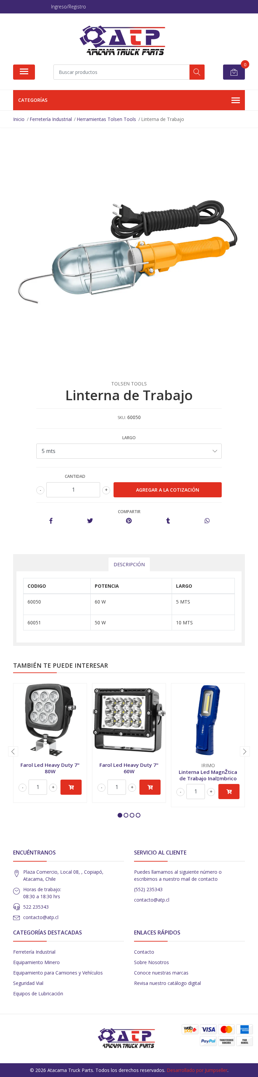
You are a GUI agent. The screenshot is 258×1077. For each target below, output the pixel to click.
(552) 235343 (148, 889)
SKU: (122, 417)
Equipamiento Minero (36, 962)
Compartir (129, 511)
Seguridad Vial (28, 983)
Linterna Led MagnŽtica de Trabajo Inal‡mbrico (208, 775)
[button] (120, 815)
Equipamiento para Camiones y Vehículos (58, 972)
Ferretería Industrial (34, 952)
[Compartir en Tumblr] (168, 521)
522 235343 (36, 907)
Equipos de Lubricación (38, 993)
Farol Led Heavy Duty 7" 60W (129, 767)
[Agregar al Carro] (71, 787)
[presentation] (13, 751)
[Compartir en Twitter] (90, 521)
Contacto (144, 952)
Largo (129, 438)
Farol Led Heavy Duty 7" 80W (50, 767)
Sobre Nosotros (151, 962)
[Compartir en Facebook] (50, 521)
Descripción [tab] (129, 564)
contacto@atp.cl (40, 917)
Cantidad (75, 476)
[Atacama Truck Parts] (126, 41)
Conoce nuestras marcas (161, 972)
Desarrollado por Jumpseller (197, 1070)
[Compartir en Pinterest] (129, 521)
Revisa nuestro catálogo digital (167, 983)
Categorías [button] (32, 100)
